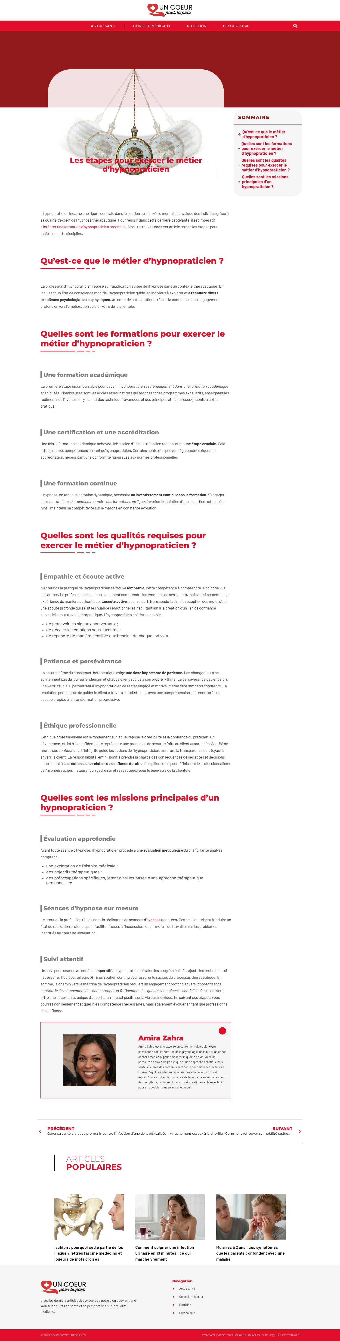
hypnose (153, 919)
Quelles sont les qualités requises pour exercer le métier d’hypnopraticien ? (265, 165)
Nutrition (197, 25)
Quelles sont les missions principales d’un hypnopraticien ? (265, 181)
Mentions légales (231, 1335)
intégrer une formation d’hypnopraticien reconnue (84, 226)
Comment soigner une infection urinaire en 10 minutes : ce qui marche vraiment (164, 1253)
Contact (208, 1335)
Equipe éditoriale (285, 1335)
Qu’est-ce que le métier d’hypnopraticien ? (263, 134)
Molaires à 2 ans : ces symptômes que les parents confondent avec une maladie (250, 1253)
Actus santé (103, 25)
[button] (295, 26)
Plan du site (258, 1335)
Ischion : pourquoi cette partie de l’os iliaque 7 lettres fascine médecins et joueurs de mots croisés (88, 1253)
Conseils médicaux (151, 25)
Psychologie (236, 25)
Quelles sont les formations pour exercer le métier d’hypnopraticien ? (266, 148)
